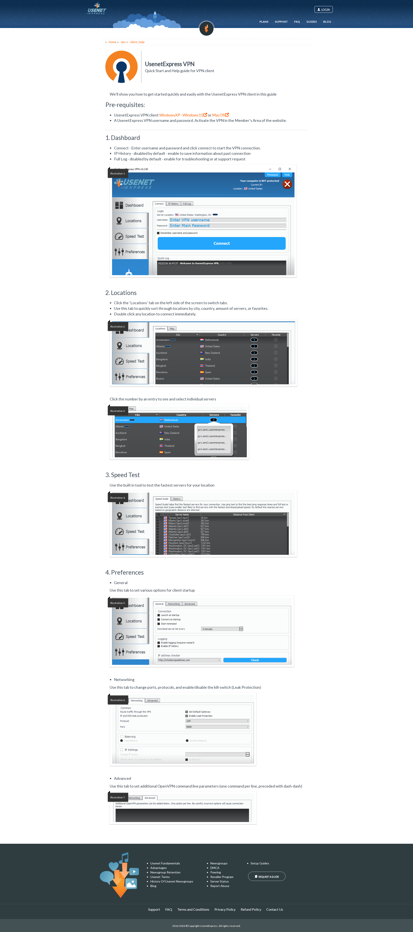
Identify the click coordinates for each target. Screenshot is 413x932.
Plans (264, 21)
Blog (327, 21)
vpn (123, 42)
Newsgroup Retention (165, 872)
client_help (137, 42)
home (112, 42)
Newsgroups (219, 863)
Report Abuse (219, 886)
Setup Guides (260, 863)
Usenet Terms (160, 877)
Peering (215, 872)
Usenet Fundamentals (165, 863)
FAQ (297, 21)
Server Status (219, 881)
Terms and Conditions (193, 909)
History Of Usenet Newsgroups (171, 881)
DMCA (214, 868)
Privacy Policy (225, 909)
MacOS (218, 115)
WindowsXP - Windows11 (181, 115)
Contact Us (274, 909)
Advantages (158, 868)
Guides (312, 21)
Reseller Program (221, 877)
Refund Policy (251, 909)
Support (281, 21)
